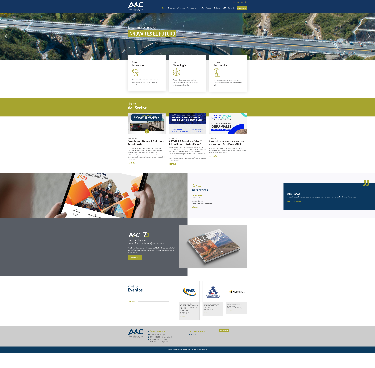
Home (164, 8)
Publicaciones (192, 8)
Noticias (217, 8)
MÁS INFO (131, 48)
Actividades (181, 8)
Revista (201, 8)
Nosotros (171, 8)
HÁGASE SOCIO (224, 330)
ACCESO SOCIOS (241, 8)
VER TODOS (132, 301)
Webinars (209, 8)
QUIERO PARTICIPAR (294, 201)
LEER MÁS (131, 164)
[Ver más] (227, 311)
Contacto (231, 8)
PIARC (224, 8)
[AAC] (135, 6)
